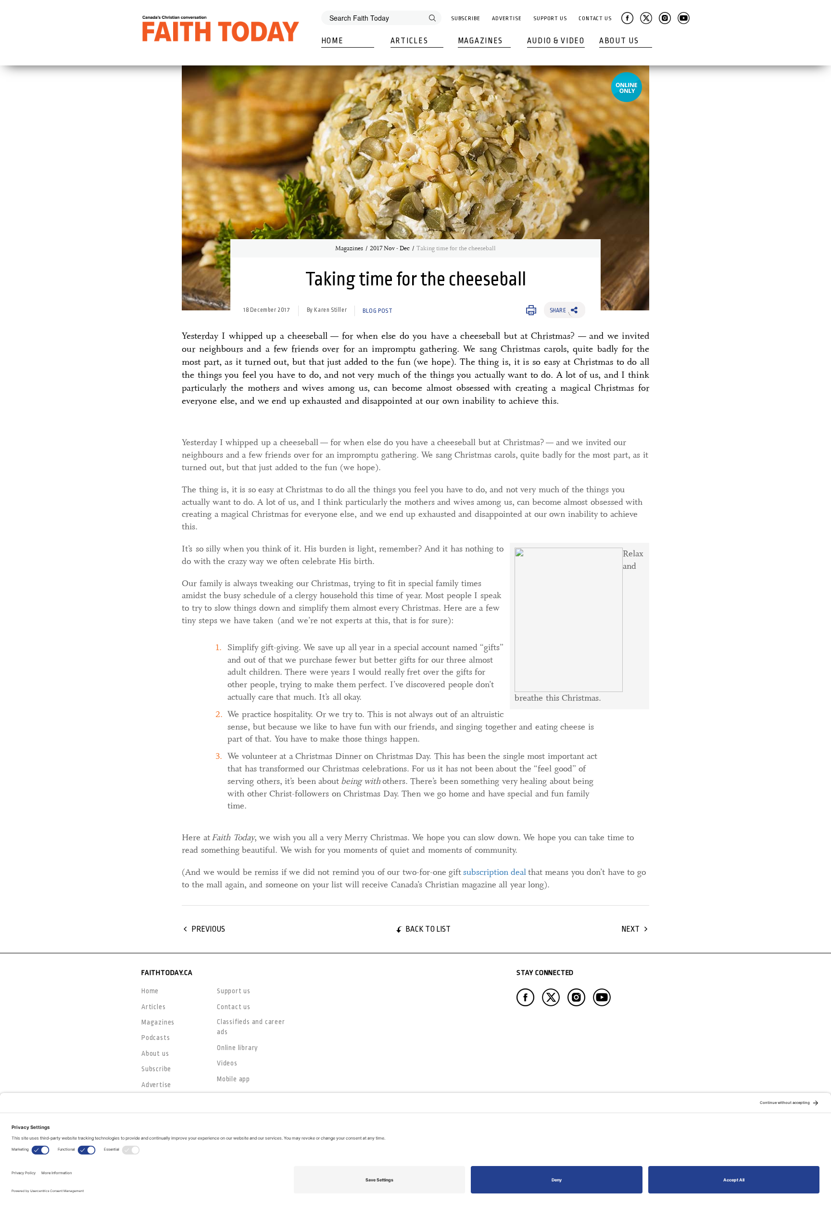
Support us (234, 991)
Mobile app (233, 1079)
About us (155, 1053)
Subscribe (465, 18)
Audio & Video (556, 41)
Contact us (234, 1007)
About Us (619, 41)
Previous (208, 929)
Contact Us (595, 18)
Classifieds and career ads (251, 1027)
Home (332, 41)
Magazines (480, 41)
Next (630, 929)
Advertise (507, 18)
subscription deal (495, 872)
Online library (237, 1047)
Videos (227, 1063)
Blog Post (377, 311)
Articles (409, 41)
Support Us (550, 18)
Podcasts (155, 1037)
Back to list (428, 929)
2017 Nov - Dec (390, 248)
